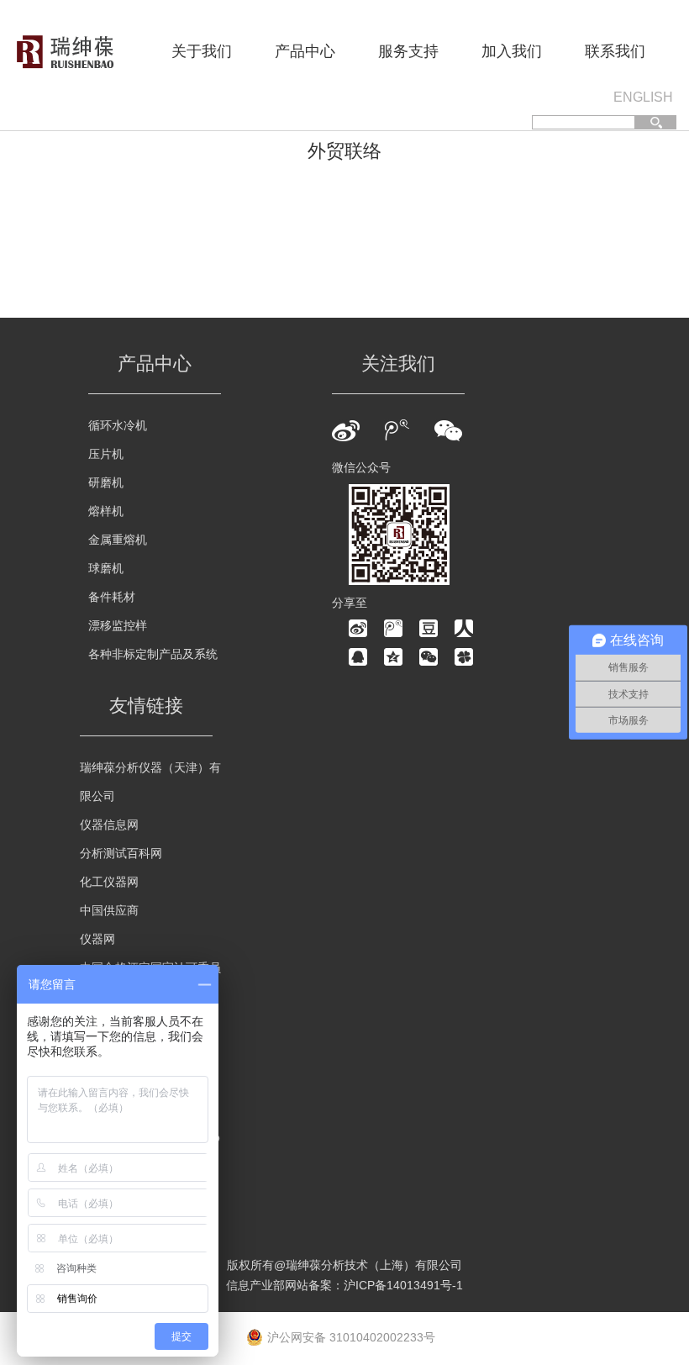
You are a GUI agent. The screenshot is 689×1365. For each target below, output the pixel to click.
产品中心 (305, 51)
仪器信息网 (109, 824)
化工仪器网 (109, 881)
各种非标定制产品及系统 (153, 654)
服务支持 (408, 51)
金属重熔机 (117, 539)
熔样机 (106, 511)
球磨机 (106, 568)
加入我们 (511, 51)
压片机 (106, 454)
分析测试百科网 (121, 853)
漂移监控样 (117, 625)
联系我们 (615, 51)
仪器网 (97, 939)
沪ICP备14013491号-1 (403, 1285)
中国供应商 (109, 910)
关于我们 (201, 51)
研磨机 (106, 482)
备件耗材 (111, 596)
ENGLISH (643, 97)
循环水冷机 (117, 425)
